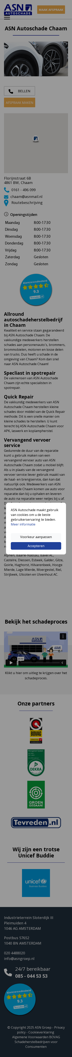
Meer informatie (23, 524)
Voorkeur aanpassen (36, 537)
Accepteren (36, 546)
